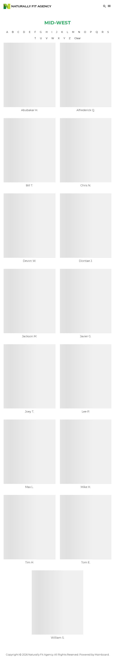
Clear (77, 38)
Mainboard (102, 654)
